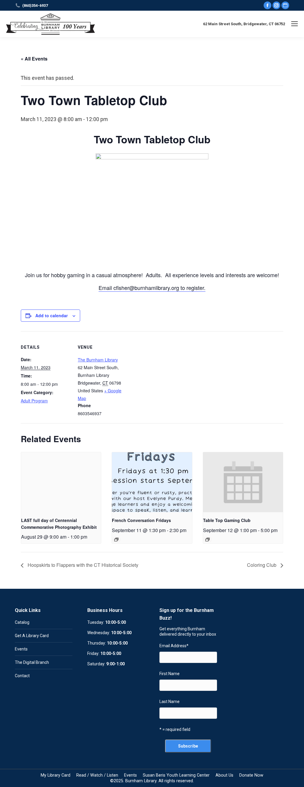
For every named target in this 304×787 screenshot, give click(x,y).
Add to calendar (51, 315)
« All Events (34, 58)
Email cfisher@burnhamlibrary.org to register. (152, 287)
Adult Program (34, 401)
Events (21, 649)
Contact (22, 675)
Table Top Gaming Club (227, 520)
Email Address (174, 645)
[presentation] (61, 482)
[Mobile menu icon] (294, 23)
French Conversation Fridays (141, 520)
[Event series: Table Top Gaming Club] (207, 539)
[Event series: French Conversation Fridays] (116, 539)
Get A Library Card (32, 635)
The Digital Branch (32, 662)
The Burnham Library (98, 360)
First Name (169, 673)
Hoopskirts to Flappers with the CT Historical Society (82, 564)
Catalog (22, 622)
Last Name (169, 701)
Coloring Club (262, 564)
